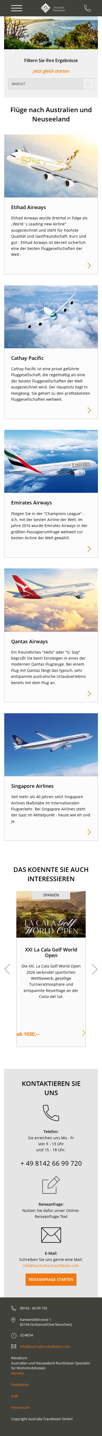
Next (95, 969)
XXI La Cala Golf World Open (51, 952)
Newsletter (20, 1384)
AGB (14, 1396)
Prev (7, 969)
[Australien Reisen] (53, 8)
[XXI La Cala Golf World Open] (51, 914)
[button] (19, 32)
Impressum (20, 1407)
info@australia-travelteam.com (51, 1265)
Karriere (17, 1373)
